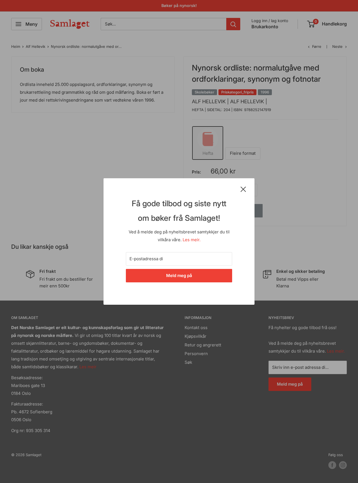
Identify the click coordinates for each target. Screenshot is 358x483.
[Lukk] (243, 189)
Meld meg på (179, 275)
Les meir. (192, 239)
